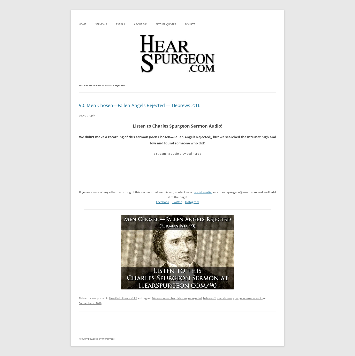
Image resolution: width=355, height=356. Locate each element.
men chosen (224, 298)
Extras (120, 24)
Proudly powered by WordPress (97, 338)
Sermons (101, 24)
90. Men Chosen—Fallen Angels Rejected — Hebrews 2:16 (140, 105)
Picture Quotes (166, 24)
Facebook (162, 202)
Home (82, 24)
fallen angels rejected (189, 298)
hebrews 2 (209, 298)
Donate (190, 24)
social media (203, 192)
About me (140, 24)
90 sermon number (163, 298)
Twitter (177, 202)
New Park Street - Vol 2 (123, 298)
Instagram (192, 202)
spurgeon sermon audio (248, 298)
